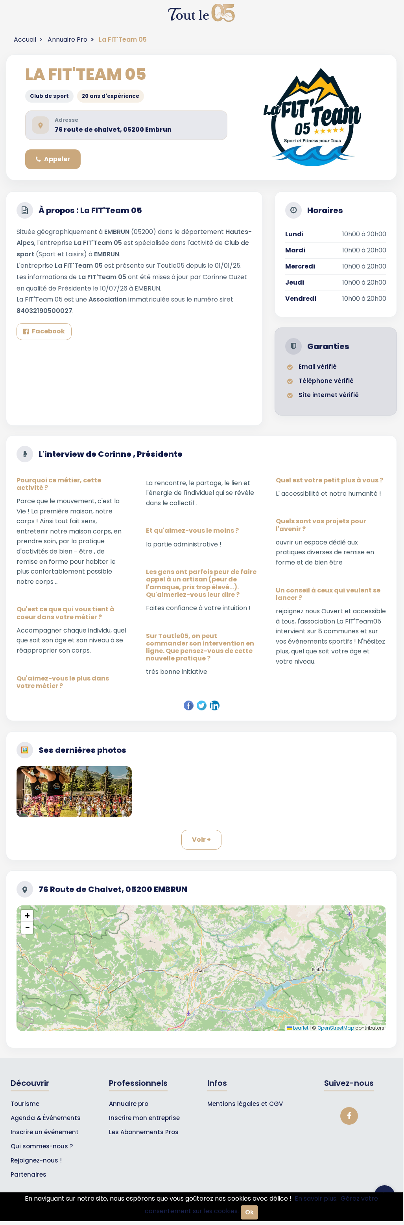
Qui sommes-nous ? (42, 1146)
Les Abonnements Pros (144, 1132)
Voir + (201, 839)
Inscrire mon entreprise (144, 1118)
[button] (27, 916)
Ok (249, 1212)
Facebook (48, 331)
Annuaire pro (128, 1104)
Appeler (57, 159)
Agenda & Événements (46, 1118)
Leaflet (300, 1028)
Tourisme (25, 1104)
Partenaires (28, 1174)
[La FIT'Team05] (74, 791)
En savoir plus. (316, 1198)
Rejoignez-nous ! (36, 1160)
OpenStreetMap (335, 1028)
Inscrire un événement (45, 1132)
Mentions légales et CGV (245, 1104)
